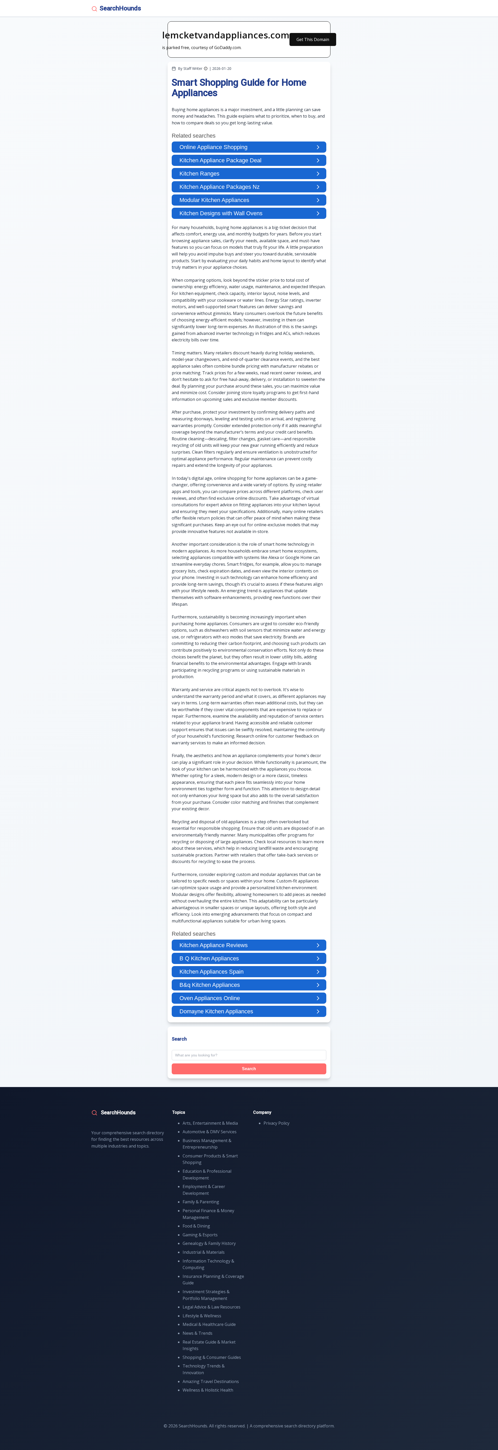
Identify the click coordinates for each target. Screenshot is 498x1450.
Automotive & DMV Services (210, 1132)
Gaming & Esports (200, 1235)
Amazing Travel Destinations (211, 1381)
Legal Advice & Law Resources (211, 1307)
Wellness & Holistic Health (208, 1390)
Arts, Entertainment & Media (210, 1123)
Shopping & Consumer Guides (212, 1357)
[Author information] (205, 68)
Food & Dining (196, 1226)
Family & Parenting (201, 1202)
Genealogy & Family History (209, 1243)
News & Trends (197, 1333)
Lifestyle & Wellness (202, 1316)
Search (249, 1069)
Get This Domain (312, 39)
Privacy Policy (276, 1123)
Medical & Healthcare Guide (209, 1324)
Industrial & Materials (204, 1252)
